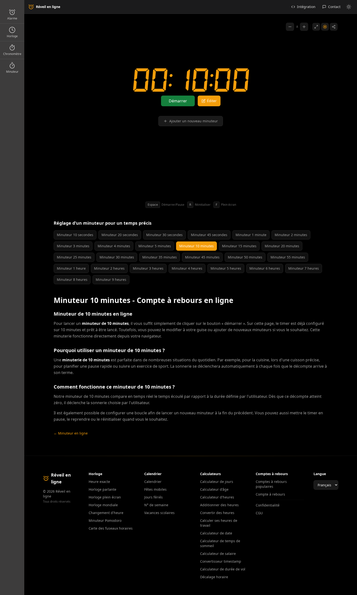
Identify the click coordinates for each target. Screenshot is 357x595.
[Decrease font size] (290, 27)
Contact (334, 6)
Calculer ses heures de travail (218, 523)
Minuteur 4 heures (187, 268)
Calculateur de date (216, 533)
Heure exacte (99, 481)
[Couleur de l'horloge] (325, 27)
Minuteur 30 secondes (164, 234)
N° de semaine (156, 505)
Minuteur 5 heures (226, 268)
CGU (259, 513)
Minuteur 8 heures (72, 279)
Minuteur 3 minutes (73, 246)
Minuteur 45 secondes (209, 234)
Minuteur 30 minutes (117, 257)
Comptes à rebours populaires (271, 484)
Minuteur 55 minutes (288, 257)
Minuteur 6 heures (264, 268)
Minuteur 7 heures (303, 268)
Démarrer (178, 101)
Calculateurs (210, 473)
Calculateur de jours (216, 481)
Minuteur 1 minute (251, 234)
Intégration (306, 6)
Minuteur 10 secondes (75, 234)
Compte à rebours (270, 494)
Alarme (12, 18)
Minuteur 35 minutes (159, 257)
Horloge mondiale (103, 505)
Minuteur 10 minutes (196, 246)
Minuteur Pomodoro (105, 520)
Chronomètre (12, 54)
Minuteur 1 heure (71, 268)
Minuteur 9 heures (111, 279)
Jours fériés (153, 497)
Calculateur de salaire (218, 553)
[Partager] (334, 27)
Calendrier (153, 481)
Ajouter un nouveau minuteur (193, 121)
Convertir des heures (217, 512)
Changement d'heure (106, 512)
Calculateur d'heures (217, 497)
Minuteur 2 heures (109, 268)
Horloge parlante (102, 489)
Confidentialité (268, 505)
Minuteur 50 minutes (245, 257)
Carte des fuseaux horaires (111, 528)
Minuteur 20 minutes (282, 246)
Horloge (12, 36)
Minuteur (12, 72)
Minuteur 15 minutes (239, 246)
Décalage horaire (214, 577)
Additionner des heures (219, 505)
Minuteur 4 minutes (114, 246)
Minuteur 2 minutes (291, 234)
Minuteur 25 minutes (74, 257)
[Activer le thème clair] (348, 6)
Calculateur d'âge (214, 489)
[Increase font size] (304, 27)
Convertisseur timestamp (220, 561)
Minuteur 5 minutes (154, 246)
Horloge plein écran (105, 497)
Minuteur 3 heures (148, 268)
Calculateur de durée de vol (222, 569)
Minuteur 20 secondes (120, 234)
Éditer (212, 100)
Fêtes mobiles (155, 489)
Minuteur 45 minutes (202, 257)
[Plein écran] (316, 27)
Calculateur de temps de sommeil (220, 543)
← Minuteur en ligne (71, 433)
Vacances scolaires (159, 512)
